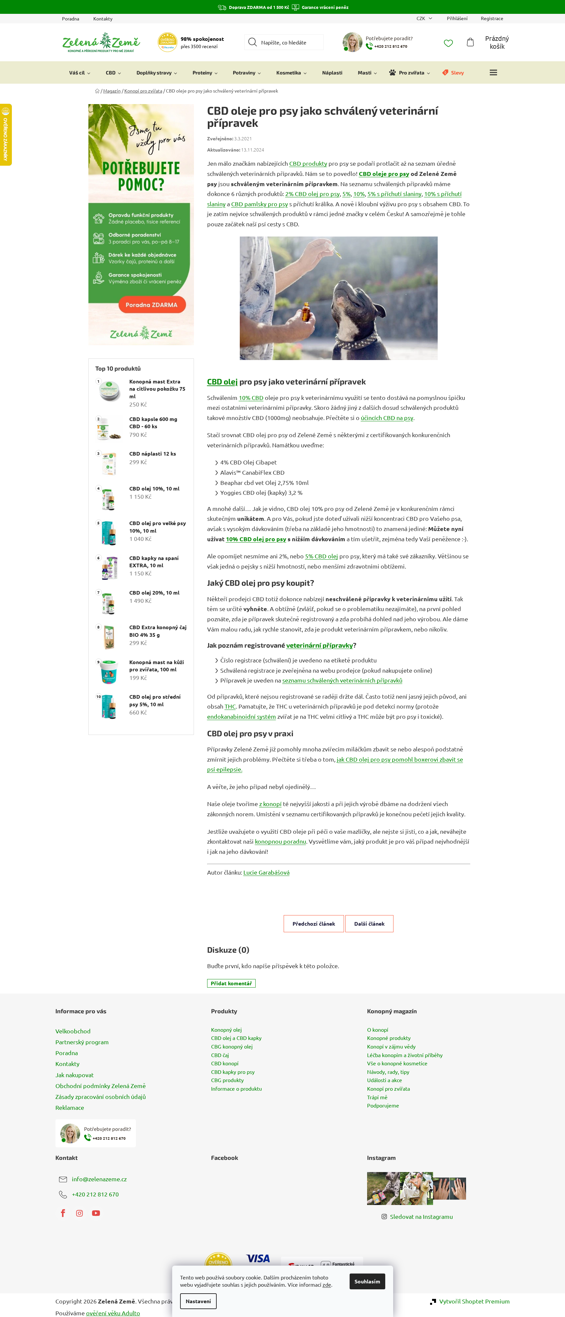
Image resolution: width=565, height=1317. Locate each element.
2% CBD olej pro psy (312, 193)
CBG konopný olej (232, 1047)
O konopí (377, 1030)
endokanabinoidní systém (241, 716)
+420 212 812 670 (95, 1194)
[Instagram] (79, 1213)
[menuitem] (80, 72)
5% (346, 193)
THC (230, 706)
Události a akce (384, 1080)
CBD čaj (220, 1055)
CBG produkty (227, 1080)
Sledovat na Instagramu (421, 1216)
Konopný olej (226, 1030)
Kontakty (102, 18)
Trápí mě (377, 1097)
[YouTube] (96, 1213)
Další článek (369, 923)
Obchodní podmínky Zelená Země (100, 1085)
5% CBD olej (321, 555)
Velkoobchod (73, 1030)
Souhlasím (367, 1281)
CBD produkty (308, 163)
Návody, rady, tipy (388, 1072)
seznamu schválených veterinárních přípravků (342, 680)
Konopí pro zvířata (388, 1089)
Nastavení (198, 1301)
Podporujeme (383, 1105)
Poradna (70, 18)
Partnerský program (82, 1041)
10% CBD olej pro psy (256, 539)
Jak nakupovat (74, 1074)
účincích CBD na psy (387, 417)
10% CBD (251, 397)
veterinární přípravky (319, 645)
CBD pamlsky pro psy (259, 203)
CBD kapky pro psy (233, 1072)
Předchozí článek (314, 923)
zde (327, 1284)
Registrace (492, 18)
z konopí (270, 803)
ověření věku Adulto (113, 1312)
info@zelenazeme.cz (99, 1178)
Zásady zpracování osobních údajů (100, 1096)
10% (359, 193)
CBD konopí (224, 1063)
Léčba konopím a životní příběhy (405, 1055)
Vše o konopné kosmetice (397, 1063)
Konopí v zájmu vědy (391, 1047)
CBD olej (222, 381)
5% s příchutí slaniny (394, 193)
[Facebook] (63, 1213)
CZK (421, 18)
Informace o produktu (236, 1089)
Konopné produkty (389, 1038)
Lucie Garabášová (266, 872)
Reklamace (69, 1107)
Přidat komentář (231, 983)
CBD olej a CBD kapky (236, 1038)
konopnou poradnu (280, 841)
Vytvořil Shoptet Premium (474, 1301)
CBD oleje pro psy (384, 173)
